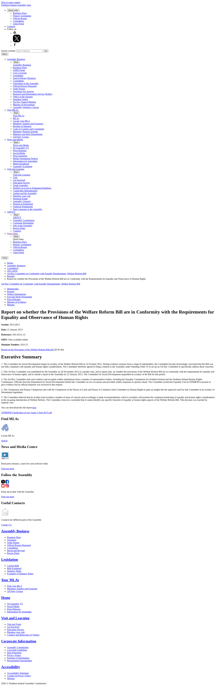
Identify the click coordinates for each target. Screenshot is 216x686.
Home (10, 263)
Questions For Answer (23, 91)
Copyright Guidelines (17, 650)
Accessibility (10, 667)
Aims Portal (18, 24)
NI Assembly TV (21, 148)
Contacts (11, 26)
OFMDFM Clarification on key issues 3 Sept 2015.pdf (26, 412)
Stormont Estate (20, 198)
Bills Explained (14, 568)
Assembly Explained (22, 166)
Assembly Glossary (22, 201)
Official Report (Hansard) (25, 86)
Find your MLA (14, 586)
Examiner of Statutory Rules (20, 573)
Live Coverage (20, 73)
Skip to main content (10, 2)
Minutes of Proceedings (24, 104)
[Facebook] (14, 45)
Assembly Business (16, 59)
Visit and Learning (15, 169)
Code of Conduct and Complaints (28, 129)
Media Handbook (21, 164)
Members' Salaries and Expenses (28, 123)
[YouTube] (14, 33)
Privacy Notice (14, 655)
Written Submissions (16, 294)
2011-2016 (12, 271)
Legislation (18, 75)
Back (16, 62)
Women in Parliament (23, 204)
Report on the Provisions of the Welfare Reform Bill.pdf (27, 349)
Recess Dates (19, 228)
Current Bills (13, 565)
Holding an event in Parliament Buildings (32, 188)
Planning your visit (21, 196)
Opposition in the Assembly (26, 83)
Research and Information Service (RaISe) (32, 94)
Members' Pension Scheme (25, 131)
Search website (8, 51)
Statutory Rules (14, 571)
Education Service (21, 183)
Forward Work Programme (19, 297)
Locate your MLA (21, 121)
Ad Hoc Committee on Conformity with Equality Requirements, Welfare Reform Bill (46, 273)
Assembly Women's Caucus (26, 107)
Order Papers (19, 89)
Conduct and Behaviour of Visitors (23, 635)
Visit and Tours (14, 624)
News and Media (15, 139)
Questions (11, 540)
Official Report (20, 18)
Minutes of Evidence (16, 302)
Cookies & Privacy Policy (19, 676)
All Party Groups (21, 137)
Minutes (11, 304)
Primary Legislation (22, 16)
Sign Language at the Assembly (27, 209)
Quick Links (13, 10)
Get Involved (19, 180)
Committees (18, 21)
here (34, 407)
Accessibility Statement (18, 673)
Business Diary (20, 13)
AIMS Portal (19, 70)
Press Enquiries (20, 156)
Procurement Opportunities (19, 660)
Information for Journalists (25, 161)
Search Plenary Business (24, 78)
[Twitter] (17, 41)
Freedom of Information (18, 658)
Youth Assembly (20, 185)
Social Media (19, 153)
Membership (13, 289)
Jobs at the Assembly (22, 225)
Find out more (7, 468)
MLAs (16, 118)
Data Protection (14, 652)
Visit (15, 177)
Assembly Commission (23, 220)
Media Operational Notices (25, 158)
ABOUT (11, 212)
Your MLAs (12, 110)
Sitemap (11, 678)
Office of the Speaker (23, 96)
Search (4, 440)
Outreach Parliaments (23, 206)
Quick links (12, 233)
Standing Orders (20, 99)
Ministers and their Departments (27, 134)
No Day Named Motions (24, 102)
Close (4, 258)
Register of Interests (22, 126)
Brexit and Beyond (16, 550)
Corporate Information (23, 223)
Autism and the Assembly (25, 193)
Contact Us (6, 525)
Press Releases (19, 150)
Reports (10, 276)
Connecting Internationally (25, 190)
